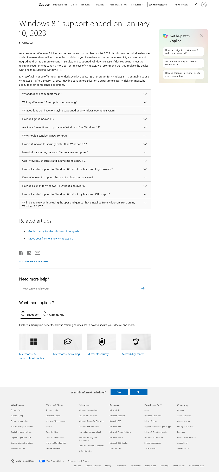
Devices (100, 4)
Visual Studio (149, 448)
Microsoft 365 (60, 4)
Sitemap (77, 465)
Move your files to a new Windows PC (50, 238)
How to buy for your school (90, 432)
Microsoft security (98, 354)
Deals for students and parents (91, 445)
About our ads (179, 465)
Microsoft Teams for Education (91, 421)
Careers (180, 410)
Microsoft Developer (152, 415)
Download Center (53, 415)
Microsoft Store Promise (56, 443)
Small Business (116, 448)
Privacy (108, 465)
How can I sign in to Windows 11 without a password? (182, 51)
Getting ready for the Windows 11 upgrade (53, 231)
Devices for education (88, 415)
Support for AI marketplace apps (157, 426)
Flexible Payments (53, 448)
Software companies (152, 443)
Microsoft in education (88, 410)
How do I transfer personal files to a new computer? (183, 74)
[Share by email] (36, 252)
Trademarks (136, 465)
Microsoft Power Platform (120, 432)
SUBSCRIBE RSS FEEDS (35, 261)
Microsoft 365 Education (89, 426)
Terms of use (121, 465)
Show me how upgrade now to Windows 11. (181, 63)
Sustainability (183, 448)
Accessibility (182, 443)
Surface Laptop (17, 415)
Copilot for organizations (21, 432)
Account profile (52, 410)
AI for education (85, 451)
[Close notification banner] (202, 36)
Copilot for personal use (21, 437)
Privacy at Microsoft (185, 426)
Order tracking (52, 432)
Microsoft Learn (150, 421)
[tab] (31, 314)
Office (74, 4)
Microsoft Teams (116, 437)
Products (85, 4)
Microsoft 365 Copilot (118, 443)
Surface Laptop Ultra (19, 421)
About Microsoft (184, 415)
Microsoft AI (115, 410)
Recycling (164, 465)
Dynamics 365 (115, 421)
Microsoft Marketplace (153, 437)
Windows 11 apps (18, 448)
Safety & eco (150, 465)
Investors (181, 432)
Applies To (27, 42)
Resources (136, 4)
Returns (49, 426)
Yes (119, 392)
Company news (183, 421)
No (138, 392)
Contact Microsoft (93, 465)
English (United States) (25, 461)
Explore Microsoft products (22, 443)
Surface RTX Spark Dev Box (22, 426)
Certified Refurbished (54, 437)
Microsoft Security (117, 415)
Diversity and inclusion (186, 437)
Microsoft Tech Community (155, 432)
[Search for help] (196, 4)
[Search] (143, 288)
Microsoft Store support (56, 421)
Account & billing (118, 4)
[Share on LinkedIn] (28, 252)
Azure (146, 410)
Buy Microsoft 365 (158, 4)
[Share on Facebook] (21, 252)
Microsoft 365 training (66, 354)
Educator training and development (88, 438)
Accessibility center (132, 354)
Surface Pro (15, 410)
